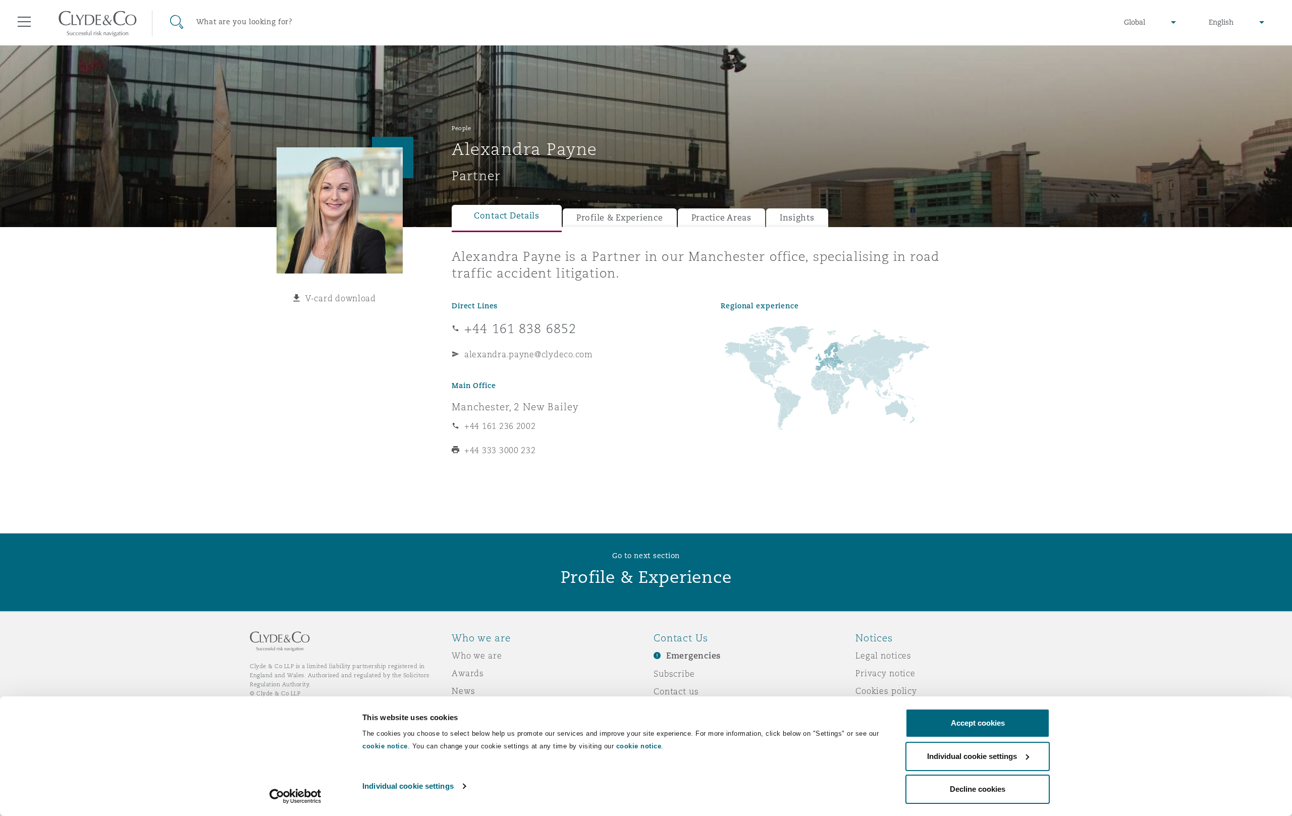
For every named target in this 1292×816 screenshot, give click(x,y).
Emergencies (693, 655)
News (463, 691)
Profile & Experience (619, 217)
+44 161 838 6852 (520, 328)
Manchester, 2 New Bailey (515, 407)
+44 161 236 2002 (500, 426)
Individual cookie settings (408, 786)
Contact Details (507, 215)
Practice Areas (721, 217)
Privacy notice (885, 673)
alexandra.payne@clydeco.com (528, 354)
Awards (468, 673)
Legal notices (883, 655)
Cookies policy (886, 691)
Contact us (676, 691)
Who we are (477, 655)
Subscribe (674, 674)
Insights (797, 217)
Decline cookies (977, 789)
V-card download (340, 298)
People (461, 128)
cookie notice (385, 746)
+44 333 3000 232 (500, 450)
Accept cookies (978, 723)
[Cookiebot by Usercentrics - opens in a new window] (295, 796)
